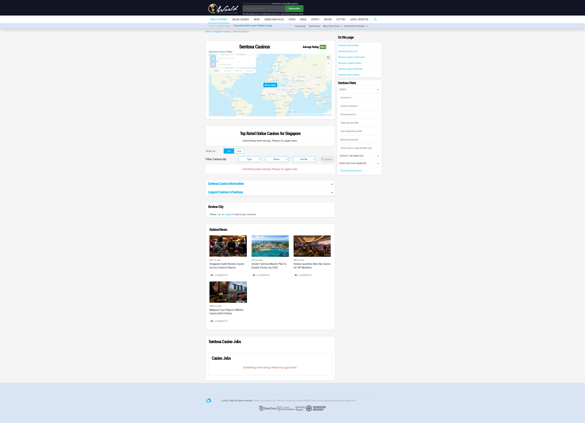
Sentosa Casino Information (351, 57)
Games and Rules (274, 19)
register (228, 214)
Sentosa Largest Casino (350, 62)
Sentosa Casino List (348, 51)
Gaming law (300, 26)
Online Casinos (240, 19)
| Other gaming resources (323, 400)
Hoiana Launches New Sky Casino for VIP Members (312, 265)
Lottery (341, 19)
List (229, 151)
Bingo (303, 19)
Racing (328, 19)
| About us (259, 400)
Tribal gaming (314, 26)
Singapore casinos (222, 31)
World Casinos (218, 19)
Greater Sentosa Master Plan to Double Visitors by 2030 (269, 265)
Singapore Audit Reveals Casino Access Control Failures (226, 265)
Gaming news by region (354, 26)
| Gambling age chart (346, 400)
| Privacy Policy (303, 400)
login (219, 214)
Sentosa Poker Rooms (351, 170)
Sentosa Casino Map (348, 45)
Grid (239, 151)
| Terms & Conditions (286, 400)
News (257, 19)
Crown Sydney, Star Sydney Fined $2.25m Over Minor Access (259, 26)
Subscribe (294, 8)
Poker (292, 19)
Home (208, 31)
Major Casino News (331, 26)
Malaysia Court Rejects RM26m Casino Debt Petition (226, 311)
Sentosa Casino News (349, 74)
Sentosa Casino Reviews (350, 68)
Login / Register (359, 19)
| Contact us (270, 400)
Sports (315, 19)
